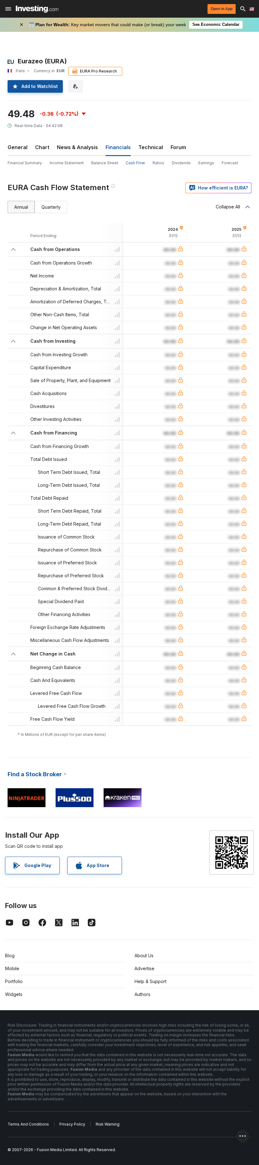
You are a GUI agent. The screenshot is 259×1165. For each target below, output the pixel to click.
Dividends (181, 162)
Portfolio (14, 981)
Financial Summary (25, 162)
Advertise (144, 968)
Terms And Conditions (28, 1124)
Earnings (206, 162)
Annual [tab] (21, 207)
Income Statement (67, 162)
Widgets (13, 994)
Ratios (158, 162)
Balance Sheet (104, 162)
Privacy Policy (72, 1124)
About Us (144, 955)
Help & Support (150, 981)
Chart (42, 147)
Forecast (230, 162)
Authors (142, 994)
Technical (150, 147)
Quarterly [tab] (51, 207)
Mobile (12, 968)
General (17, 147)
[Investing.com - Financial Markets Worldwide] (37, 9)
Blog (10, 955)
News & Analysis (77, 147)
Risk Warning (107, 1124)
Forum (178, 147)
